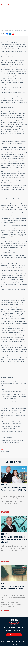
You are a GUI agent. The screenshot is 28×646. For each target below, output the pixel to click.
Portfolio (12, 628)
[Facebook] (7, 34)
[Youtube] (13, 34)
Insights (8, 631)
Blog (5, 30)
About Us (20, 628)
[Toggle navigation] (25, 4)
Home (2, 30)
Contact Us (17, 631)
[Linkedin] (10, 34)
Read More (5, 512)
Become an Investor (13, 634)
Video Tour (18, 449)
